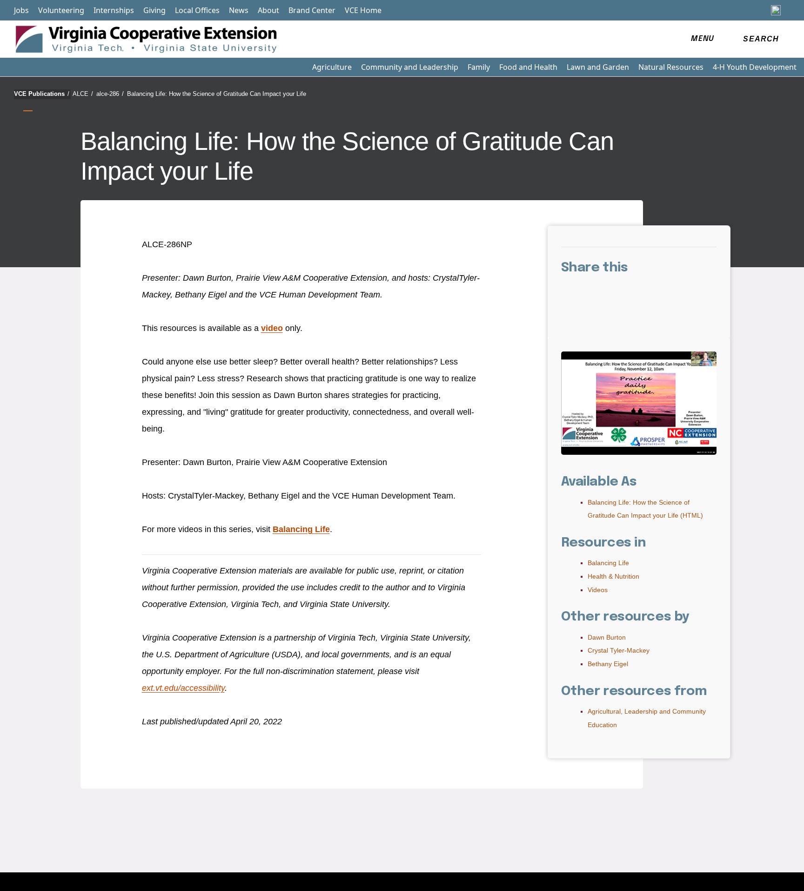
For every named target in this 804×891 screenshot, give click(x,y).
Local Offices (197, 10)
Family (479, 67)
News (238, 10)
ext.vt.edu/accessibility (183, 688)
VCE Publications (41, 93)
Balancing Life (301, 529)
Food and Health (528, 67)
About (268, 10)
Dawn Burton (607, 637)
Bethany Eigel (608, 664)
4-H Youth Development (755, 67)
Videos (598, 590)
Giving (154, 10)
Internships (114, 10)
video (272, 328)
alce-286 (110, 93)
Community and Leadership (409, 67)
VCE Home (363, 10)
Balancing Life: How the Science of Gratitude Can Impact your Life (216, 93)
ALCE (83, 93)
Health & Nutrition (613, 576)
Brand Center (311, 10)
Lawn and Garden (598, 67)
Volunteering (61, 10)
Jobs (21, 10)
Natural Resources (671, 67)
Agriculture (332, 67)
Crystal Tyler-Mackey (619, 650)
